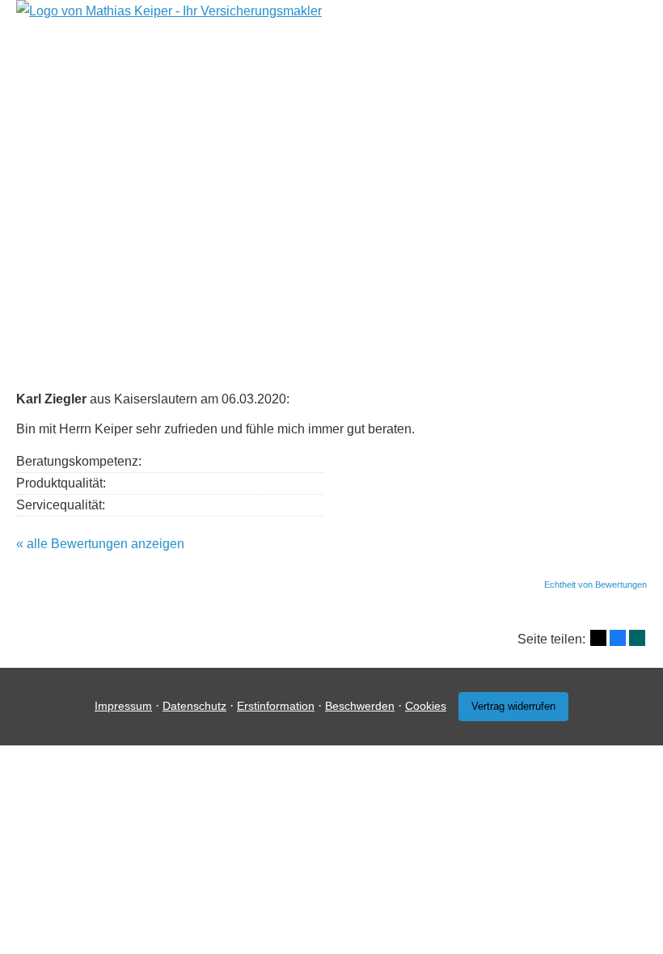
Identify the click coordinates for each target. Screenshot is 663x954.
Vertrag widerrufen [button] (513, 706)
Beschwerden (360, 705)
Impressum (123, 705)
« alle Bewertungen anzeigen (100, 544)
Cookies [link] (425, 705)
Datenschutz (194, 705)
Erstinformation (276, 705)
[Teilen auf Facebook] (618, 638)
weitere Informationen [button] (578, 276)
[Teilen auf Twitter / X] (598, 638)
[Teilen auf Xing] (637, 638)
